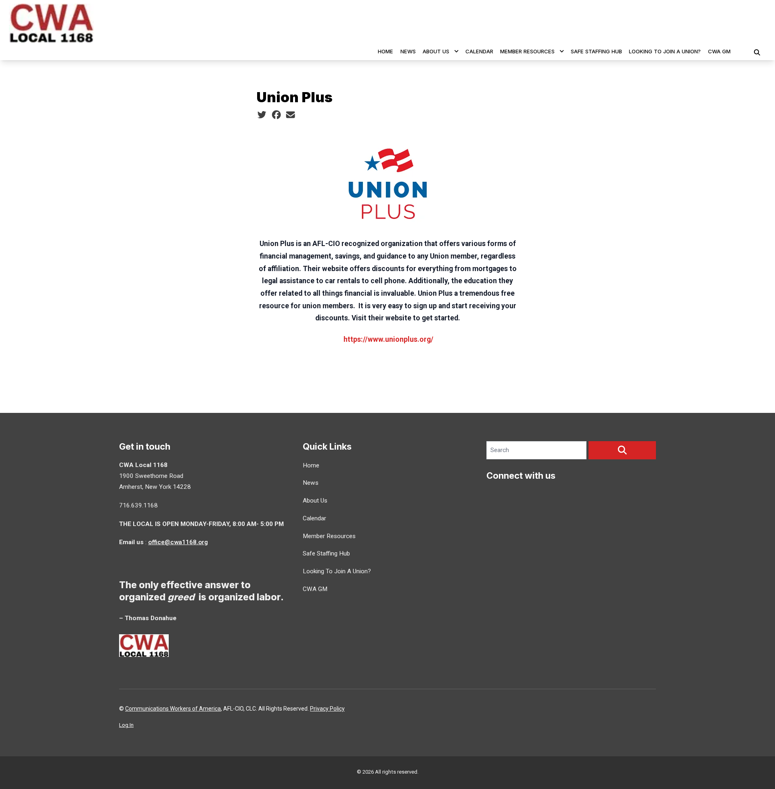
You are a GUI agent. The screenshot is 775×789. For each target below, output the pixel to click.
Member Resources (527, 51)
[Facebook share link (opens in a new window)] (276, 115)
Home (385, 51)
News (408, 51)
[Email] (290, 115)
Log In (126, 725)
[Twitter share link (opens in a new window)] (261, 115)
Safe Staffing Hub (596, 51)
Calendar (479, 51)
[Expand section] (456, 51)
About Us (436, 51)
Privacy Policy (327, 708)
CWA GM (719, 51)
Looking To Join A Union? (665, 51)
